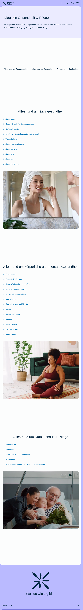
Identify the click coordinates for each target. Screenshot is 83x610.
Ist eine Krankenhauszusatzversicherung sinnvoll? (26, 464)
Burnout (9, 319)
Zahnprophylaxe (12, 149)
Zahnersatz (10, 119)
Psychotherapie (12, 329)
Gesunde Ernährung (14, 279)
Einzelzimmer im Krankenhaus (18, 454)
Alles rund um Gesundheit (42, 69)
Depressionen (11, 324)
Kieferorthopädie (12, 129)
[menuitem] (63, 3)
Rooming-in (10, 459)
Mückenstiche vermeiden (16, 294)
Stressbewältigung (13, 314)
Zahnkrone (10, 154)
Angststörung (11, 334)
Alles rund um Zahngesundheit (16, 69)
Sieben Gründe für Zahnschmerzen (20, 124)
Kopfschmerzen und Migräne (17, 304)
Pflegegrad (10, 449)
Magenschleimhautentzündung (18, 289)
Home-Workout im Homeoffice (18, 284)
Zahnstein (9, 159)
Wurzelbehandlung (13, 139)
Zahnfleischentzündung (15, 144)
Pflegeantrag (11, 444)
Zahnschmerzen (12, 164)
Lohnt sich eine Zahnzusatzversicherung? (22, 134)
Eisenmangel (11, 274)
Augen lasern (11, 299)
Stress (8, 309)
